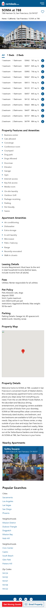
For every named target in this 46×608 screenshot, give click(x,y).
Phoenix (5, 513)
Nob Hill (6, 538)
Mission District (9, 523)
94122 (5, 589)
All (3, 55)
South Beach (7, 556)
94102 (5, 577)
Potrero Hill (7, 563)
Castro (5, 552)
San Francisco (22, 18)
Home (4, 18)
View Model (42, 60)
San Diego (7, 509)
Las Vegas (6, 505)
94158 (5, 585)
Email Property (35, 604)
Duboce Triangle (9, 527)
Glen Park (6, 560)
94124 (5, 573)
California (11, 18)
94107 (5, 581)
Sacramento (7, 497)
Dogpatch (6, 530)
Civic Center (7, 548)
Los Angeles (7, 501)
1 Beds (10, 55)
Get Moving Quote (12, 604)
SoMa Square (12, 449)
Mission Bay (7, 534)
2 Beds (20, 55)
